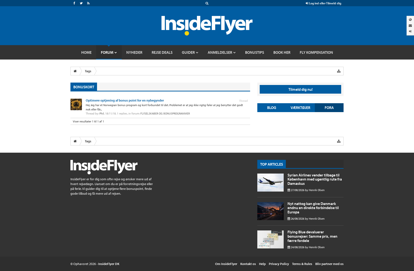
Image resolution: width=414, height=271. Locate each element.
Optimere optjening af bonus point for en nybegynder (125, 100)
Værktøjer (300, 107)
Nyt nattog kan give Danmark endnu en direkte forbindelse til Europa (313, 207)
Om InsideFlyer (226, 264)
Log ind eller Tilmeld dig (324, 3)
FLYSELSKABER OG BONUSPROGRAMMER (165, 113)
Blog (271, 107)
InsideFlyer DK (108, 264)
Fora (329, 107)
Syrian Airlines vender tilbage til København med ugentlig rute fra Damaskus (315, 179)
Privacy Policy (279, 264)
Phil (101, 113)
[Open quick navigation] (338, 71)
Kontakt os (248, 264)
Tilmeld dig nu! (300, 89)
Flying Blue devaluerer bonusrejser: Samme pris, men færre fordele (312, 236)
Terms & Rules (302, 264)
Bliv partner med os (329, 264)
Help (262, 264)
